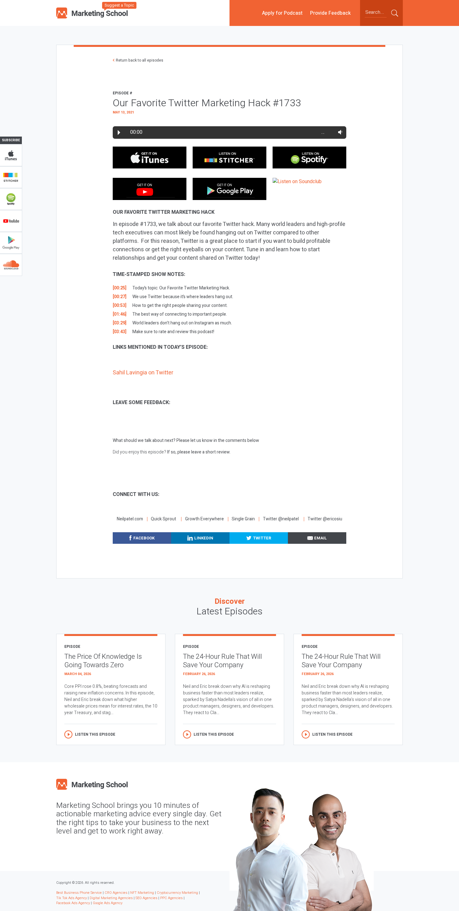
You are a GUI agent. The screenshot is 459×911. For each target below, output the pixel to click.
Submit (394, 12)
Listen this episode (95, 734)
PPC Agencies (171, 898)
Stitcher (11, 177)
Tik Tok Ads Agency (71, 898)
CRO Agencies (116, 892)
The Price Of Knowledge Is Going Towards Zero (103, 661)
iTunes (11, 155)
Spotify (11, 199)
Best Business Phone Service (79, 892)
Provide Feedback (330, 13)
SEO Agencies (146, 898)
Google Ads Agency (107, 903)
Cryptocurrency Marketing (177, 892)
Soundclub (11, 265)
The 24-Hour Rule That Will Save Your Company (222, 661)
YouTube (11, 221)
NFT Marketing (142, 892)
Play (119, 132)
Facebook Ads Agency (73, 903)
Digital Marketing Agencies (111, 898)
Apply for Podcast (282, 13)
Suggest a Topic (119, 5)
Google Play (11, 243)
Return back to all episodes (139, 60)
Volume (339, 132)
